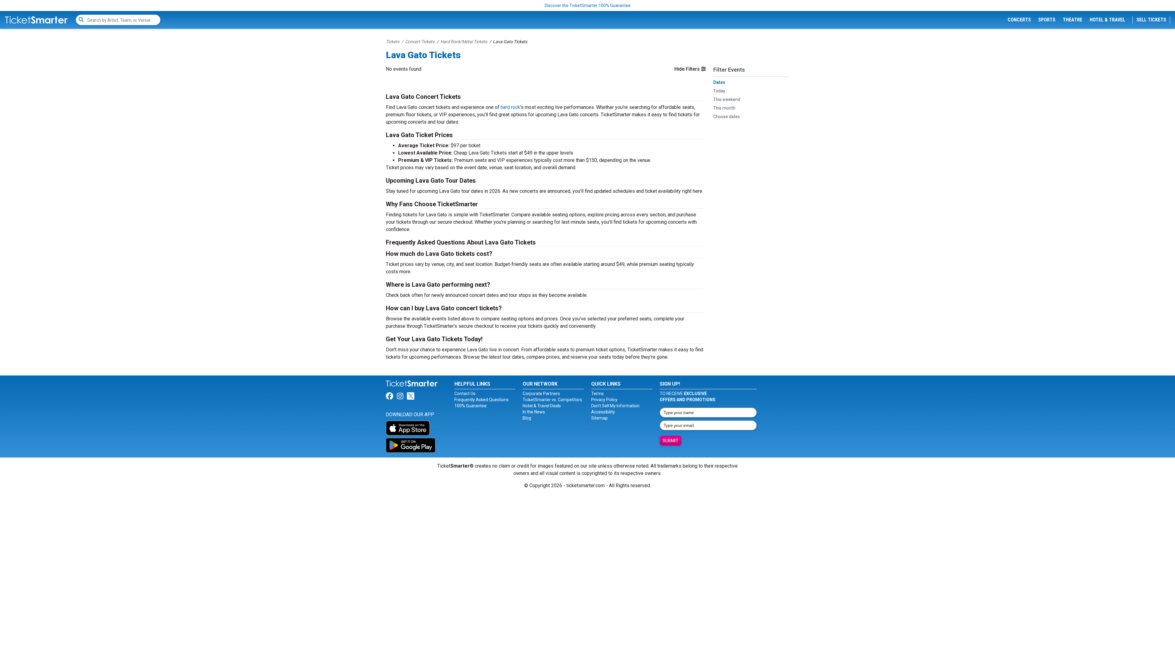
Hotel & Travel (1107, 20)
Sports (1046, 20)
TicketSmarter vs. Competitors (552, 399)
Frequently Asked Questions (481, 399)
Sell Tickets (1151, 20)
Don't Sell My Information (615, 405)
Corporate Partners (541, 393)
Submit (670, 440)
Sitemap (599, 418)
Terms (597, 393)
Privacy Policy (604, 399)
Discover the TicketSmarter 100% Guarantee (588, 5)
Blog (527, 418)
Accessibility (603, 411)
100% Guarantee (470, 405)
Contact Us (465, 393)
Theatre (1072, 20)
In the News (534, 411)
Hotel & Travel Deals (542, 405)
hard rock (510, 107)
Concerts (1019, 20)
